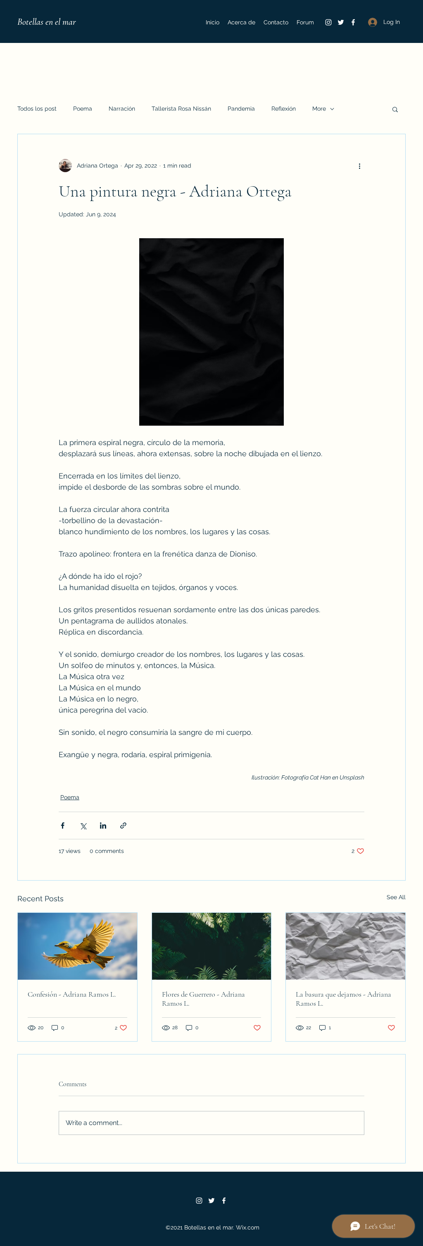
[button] (395, 109)
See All (396, 897)
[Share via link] (123, 825)
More (319, 108)
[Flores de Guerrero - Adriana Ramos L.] (211, 946)
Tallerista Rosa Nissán (181, 108)
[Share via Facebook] (63, 825)
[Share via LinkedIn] (103, 825)
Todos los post (37, 108)
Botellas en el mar (46, 22)
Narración (122, 108)
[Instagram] (328, 22)
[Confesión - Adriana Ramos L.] (77, 946)
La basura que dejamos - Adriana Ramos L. (343, 999)
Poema (82, 108)
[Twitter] (341, 22)
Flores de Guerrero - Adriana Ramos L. (203, 999)
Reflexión (283, 108)
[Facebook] (353, 22)
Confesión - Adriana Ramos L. (72, 994)
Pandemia (241, 108)
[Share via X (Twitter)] (83, 825)
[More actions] (359, 166)
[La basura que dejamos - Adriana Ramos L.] (345, 946)
